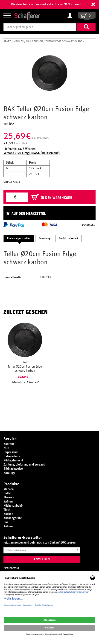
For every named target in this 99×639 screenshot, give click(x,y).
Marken (19, 41)
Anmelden (42, 559)
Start (7, 41)
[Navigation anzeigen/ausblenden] (7, 15)
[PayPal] (13, 224)
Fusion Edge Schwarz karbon (65, 41)
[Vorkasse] (88, 224)
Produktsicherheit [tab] (68, 238)
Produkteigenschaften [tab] (18, 238)
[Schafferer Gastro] (27, 16)
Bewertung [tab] (44, 238)
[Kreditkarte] (49, 224)
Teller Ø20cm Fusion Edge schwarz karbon (25, 368)
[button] (93, 4)
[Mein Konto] (71, 16)
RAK (29, 41)
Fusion (39, 41)
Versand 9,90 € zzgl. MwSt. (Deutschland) (31, 153)
